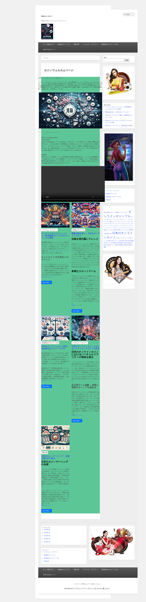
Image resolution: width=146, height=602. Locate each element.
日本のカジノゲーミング (122, 238)
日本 (111, 233)
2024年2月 (47, 542)
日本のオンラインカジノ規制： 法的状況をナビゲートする (55, 347)
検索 (105, 57)
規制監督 (121, 245)
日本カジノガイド (46, 16)
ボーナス (123, 227)
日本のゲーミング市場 (116, 240)
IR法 (105, 212)
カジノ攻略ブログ (48, 44)
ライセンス (129, 227)
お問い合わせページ (49, 49)
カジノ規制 (109, 221)
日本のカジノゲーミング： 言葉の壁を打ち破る (55, 457)
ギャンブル (115, 221)
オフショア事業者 (114, 212)
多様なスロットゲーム (123, 230)
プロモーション (117, 227)
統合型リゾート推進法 (112, 245)
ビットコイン (123, 225)
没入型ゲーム (107, 243)
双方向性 (115, 230)
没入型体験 (113, 243)
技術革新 (131, 230)
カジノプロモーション (121, 219)
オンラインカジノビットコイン (59, 251)
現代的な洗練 (127, 243)
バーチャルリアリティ (114, 225)
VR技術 (108, 212)
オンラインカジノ (123, 212)
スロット (91, 278)
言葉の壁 (76, 44)
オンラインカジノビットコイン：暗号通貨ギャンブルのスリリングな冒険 (55, 235)
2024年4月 (47, 535)
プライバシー (109, 227)
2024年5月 (47, 532)
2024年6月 (47, 529)
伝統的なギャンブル (64, 44)
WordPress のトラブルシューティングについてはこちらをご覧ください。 (87, 588)
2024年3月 (47, 538)
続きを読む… (47, 282)
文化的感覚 (106, 233)
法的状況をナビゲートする (109, 44)
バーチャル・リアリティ (90, 44)
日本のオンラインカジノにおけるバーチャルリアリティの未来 (85, 347)
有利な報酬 (130, 240)
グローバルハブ (122, 221)
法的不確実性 (120, 243)
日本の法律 (125, 240)
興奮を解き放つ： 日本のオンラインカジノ (86, 234)
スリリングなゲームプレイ (123, 223)
